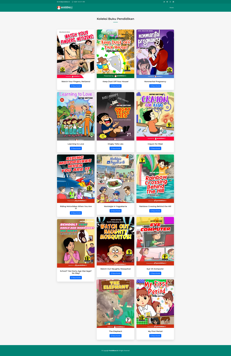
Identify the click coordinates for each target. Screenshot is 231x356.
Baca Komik (76, 86)
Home (172, 7)
